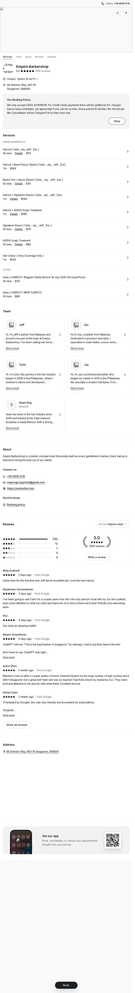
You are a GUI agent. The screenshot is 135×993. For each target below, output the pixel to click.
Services (7, 56)
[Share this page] (117, 13)
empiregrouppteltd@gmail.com (26, 482)
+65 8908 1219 (122, 3)
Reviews (39, 56)
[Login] (126, 13)
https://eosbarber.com (20, 488)
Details (19, 153)
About (28, 56)
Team (19, 56)
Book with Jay (99, 374)
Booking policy (16, 504)
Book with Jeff (34, 334)
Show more (9, 657)
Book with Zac (99, 334)
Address (51, 56)
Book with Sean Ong (34, 414)
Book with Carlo (34, 374)
